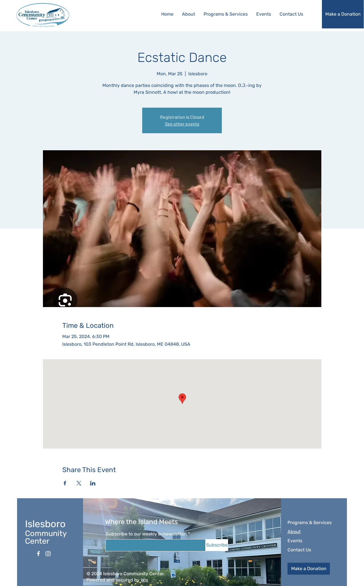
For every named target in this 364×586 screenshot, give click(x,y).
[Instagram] (48, 553)
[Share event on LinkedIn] (93, 483)
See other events (182, 123)
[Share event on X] (79, 483)
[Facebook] (38, 553)
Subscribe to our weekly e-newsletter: (146, 534)
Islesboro (45, 524)
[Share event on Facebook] (65, 483)
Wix (144, 580)
